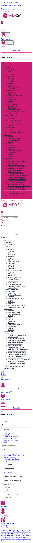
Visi (9, 73)
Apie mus (6, 433)
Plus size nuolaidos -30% (17, 161)
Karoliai (10, 145)
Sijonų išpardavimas (15, 172)
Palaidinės (11, 76)
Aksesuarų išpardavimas (16, 187)
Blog (5, 442)
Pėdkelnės (11, 127)
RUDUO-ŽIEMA (13, 104)
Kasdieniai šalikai (14, 138)
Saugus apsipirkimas (8, 9)
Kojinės (10, 129)
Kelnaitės (11, 119)
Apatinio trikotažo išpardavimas (19, 186)
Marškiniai (11, 80)
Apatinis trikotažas (14, 110)
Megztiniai (11, 90)
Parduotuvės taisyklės (11, 437)
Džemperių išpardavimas (17, 180)
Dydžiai (6, 435)
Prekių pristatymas (10, 454)
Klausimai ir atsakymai (11, 459)
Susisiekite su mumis (10, 440)
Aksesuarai (12, 108)
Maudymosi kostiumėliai (16, 111)
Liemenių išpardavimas (16, 184)
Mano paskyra (8, 472)
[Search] (3, 30)
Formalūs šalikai (14, 140)
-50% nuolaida (13, 163)
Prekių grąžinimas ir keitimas (13, 455)
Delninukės (12, 152)
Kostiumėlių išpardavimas (17, 177)
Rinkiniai (11, 97)
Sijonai (10, 85)
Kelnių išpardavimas (15, 170)
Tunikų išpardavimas (15, 168)
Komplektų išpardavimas (17, 179)
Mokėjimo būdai (9, 457)
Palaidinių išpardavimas (16, 167)
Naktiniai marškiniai (15, 124)
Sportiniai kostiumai (15, 96)
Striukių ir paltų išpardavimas (18, 175)
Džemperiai (12, 94)
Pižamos (11, 122)
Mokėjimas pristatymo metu (11, 5)
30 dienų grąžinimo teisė (9, 2)
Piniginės (11, 154)
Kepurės (11, 136)
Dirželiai (11, 156)
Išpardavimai (12, 113)
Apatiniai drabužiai (14, 120)
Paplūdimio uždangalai (16, 133)
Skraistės (11, 92)
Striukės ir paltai (14, 87)
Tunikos (11, 78)
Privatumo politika (10, 438)
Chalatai (11, 126)
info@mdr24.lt (7, 497)
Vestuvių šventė (13, 106)
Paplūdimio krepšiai (15, 150)
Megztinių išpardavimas (16, 189)
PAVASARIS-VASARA (15, 103)
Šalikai (10, 142)
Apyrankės (11, 147)
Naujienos (11, 101)
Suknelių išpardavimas (16, 165)
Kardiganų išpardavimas (16, 182)
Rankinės (11, 149)
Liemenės (11, 89)
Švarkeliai (11, 82)
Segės (10, 143)
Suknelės (11, 75)
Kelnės (10, 83)
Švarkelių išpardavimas (16, 174)
